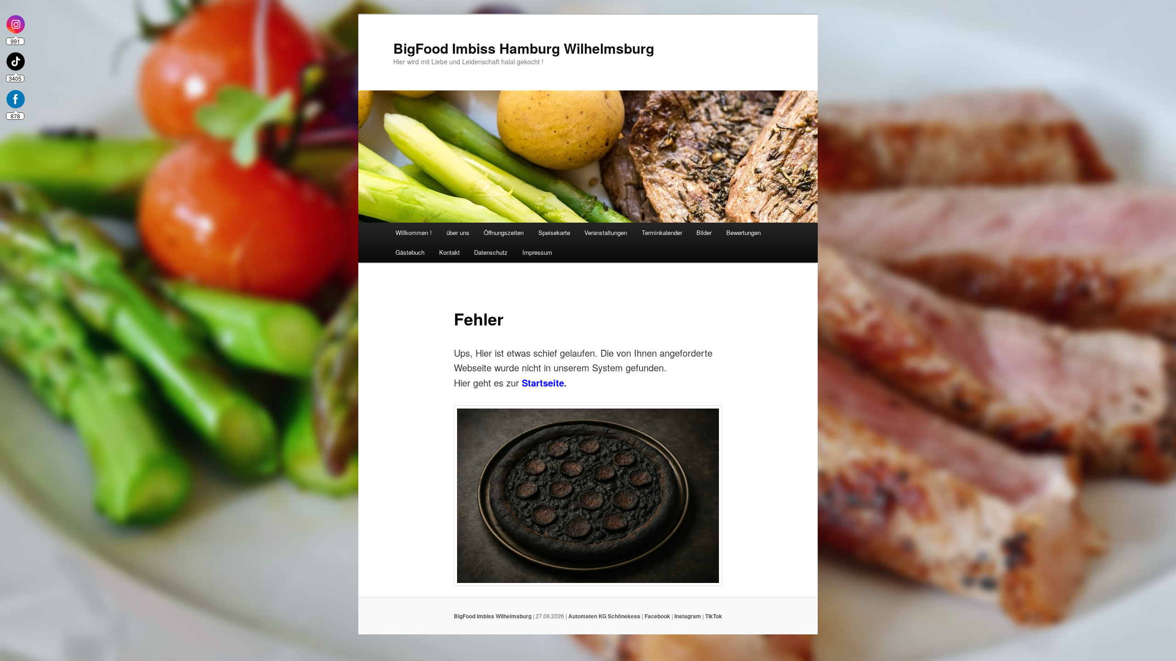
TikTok (713, 616)
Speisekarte (554, 232)
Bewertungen (743, 232)
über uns (458, 232)
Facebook (657, 616)
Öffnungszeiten (504, 232)
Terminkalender (662, 232)
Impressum (537, 252)
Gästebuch (410, 252)
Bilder (704, 232)
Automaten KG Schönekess (604, 616)
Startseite (543, 382)
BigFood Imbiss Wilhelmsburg (492, 616)
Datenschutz (491, 252)
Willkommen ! (414, 232)
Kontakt (449, 252)
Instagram (687, 616)
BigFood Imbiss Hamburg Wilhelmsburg (523, 48)
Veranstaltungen (605, 232)
